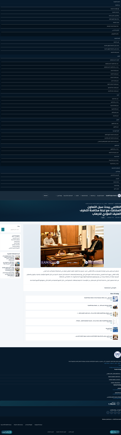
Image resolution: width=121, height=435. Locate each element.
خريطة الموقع (118, 392)
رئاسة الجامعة (117, 38)
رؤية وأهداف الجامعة (115, 9)
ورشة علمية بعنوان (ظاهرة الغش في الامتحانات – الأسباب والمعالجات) (8, 269)
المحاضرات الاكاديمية (116, 168)
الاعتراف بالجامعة (115, 12)
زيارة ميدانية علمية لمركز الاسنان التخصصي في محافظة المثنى (8, 274)
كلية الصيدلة (116, 156)
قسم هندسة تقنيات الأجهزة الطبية (111, 134)
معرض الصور (116, 189)
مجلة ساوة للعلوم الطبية (114, 19)
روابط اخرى (118, 171)
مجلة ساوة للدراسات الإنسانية (112, 26)
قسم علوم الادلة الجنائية (113, 152)
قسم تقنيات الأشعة (114, 74)
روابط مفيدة (116, 185)
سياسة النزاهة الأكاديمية (6, 425)
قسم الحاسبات (115, 116)
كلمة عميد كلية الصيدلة (113, 160)
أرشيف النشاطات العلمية (61, 432)
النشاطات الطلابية (16, 245)
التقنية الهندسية (116, 131)
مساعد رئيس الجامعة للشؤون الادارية (111, 49)
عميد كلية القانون (114, 123)
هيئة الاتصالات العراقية (116, 382)
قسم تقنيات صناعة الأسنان (113, 91)
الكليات (118, 56)
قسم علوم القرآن (115, 112)
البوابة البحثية (17, 243)
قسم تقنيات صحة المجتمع (113, 87)
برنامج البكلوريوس (114, 34)
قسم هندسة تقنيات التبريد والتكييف (111, 138)
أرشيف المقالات (50, 432)
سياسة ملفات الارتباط (18, 425)
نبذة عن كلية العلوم (114, 149)
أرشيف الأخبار (71, 432)
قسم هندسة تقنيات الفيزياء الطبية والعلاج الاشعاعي (108, 141)
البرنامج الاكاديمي (115, 30)
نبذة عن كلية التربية (114, 102)
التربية (118, 95)
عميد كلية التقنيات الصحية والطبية (111, 64)
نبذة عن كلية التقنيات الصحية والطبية (111, 67)
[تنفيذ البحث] (2, 229)
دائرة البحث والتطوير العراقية (115, 379)
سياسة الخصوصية (38, 425)
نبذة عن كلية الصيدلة (114, 164)
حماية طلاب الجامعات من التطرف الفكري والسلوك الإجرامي (8, 263)
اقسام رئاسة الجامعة (115, 52)
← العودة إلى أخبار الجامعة (110, 288)
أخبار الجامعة (110, 203)
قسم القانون (115, 127)
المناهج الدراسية (16, 246)
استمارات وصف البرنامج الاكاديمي (114, 397)
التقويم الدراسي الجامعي (14, 248)
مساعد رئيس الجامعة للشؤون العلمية (111, 45)
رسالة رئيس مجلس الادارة (114, 15)
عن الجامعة (117, 5)
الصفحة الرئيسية (117, 2)
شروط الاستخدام (28, 425)
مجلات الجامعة (116, 22)
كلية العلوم (116, 145)
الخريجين (117, 178)
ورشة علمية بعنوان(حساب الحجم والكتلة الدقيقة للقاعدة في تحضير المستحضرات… (8, 258)
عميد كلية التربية (115, 99)
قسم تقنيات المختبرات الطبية (112, 84)
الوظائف (119, 388)
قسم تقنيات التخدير (114, 81)
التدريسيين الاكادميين (115, 175)
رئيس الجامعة (116, 42)
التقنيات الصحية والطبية (114, 60)
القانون (117, 120)
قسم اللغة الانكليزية (114, 105)
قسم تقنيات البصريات (114, 77)
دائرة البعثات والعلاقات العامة (114, 376)
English (45, 195)
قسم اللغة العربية (114, 109)
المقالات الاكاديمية (15, 240)
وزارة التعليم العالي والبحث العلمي (113, 373)
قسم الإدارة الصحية (114, 70)
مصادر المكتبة (116, 182)
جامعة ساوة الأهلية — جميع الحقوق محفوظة (111, 419)
